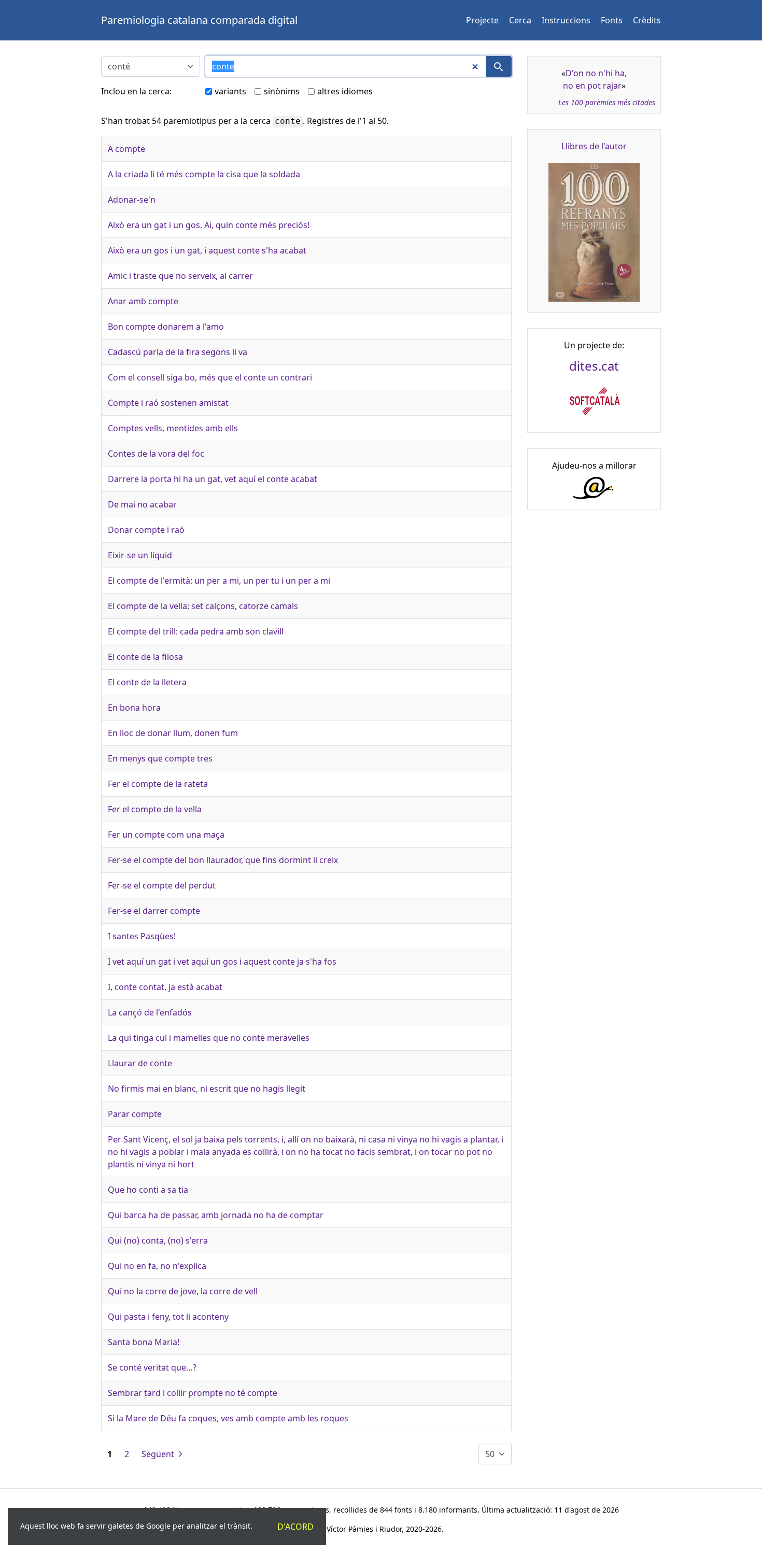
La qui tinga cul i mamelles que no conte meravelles (208, 1037)
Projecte (482, 20)
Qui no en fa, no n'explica (157, 1266)
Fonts (612, 20)
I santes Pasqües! (142, 936)
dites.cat (594, 365)
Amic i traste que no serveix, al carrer (180, 275)
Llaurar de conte (140, 1063)
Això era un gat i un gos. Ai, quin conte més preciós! (208, 225)
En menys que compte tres (160, 758)
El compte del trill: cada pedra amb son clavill (196, 631)
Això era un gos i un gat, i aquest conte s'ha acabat (207, 250)
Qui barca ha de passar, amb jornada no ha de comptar (215, 1215)
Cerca (520, 20)
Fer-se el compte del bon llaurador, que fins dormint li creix (223, 860)
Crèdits (647, 20)
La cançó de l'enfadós (150, 1012)
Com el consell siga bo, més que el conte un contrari (210, 377)
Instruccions (566, 20)
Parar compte (135, 1114)
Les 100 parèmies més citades (606, 102)
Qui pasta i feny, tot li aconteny (168, 1316)
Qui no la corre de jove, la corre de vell (183, 1291)
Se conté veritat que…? (152, 1367)
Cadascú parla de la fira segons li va (177, 352)
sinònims (282, 91)
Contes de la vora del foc (156, 453)
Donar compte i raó (146, 529)
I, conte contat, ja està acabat (165, 987)
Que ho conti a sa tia (148, 1189)
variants (230, 91)
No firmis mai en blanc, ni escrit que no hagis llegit (206, 1088)
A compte (126, 148)
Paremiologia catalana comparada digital (199, 20)
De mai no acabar (142, 504)
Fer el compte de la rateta (158, 783)
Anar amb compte (143, 301)
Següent (159, 1454)
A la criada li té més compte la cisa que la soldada (204, 174)
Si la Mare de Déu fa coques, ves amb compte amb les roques (228, 1418)
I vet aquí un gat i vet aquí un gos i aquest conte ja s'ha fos (222, 961)
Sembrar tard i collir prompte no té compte (192, 1393)
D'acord (295, 1526)
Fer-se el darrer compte (154, 910)
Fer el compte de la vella (155, 809)
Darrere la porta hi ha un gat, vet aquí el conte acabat (212, 479)
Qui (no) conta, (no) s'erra (158, 1240)
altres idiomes (345, 91)
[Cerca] (499, 66)
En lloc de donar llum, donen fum (173, 733)
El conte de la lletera (147, 682)
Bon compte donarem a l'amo (166, 326)
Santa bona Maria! (143, 1342)
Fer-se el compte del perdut (162, 885)
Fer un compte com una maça (166, 834)
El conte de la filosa (145, 656)
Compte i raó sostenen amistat (168, 402)
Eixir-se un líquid (140, 555)
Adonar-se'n (132, 199)
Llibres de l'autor (594, 146)
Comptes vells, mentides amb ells (173, 428)
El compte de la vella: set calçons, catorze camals (203, 606)
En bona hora (134, 707)
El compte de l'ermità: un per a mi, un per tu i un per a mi (219, 580)
